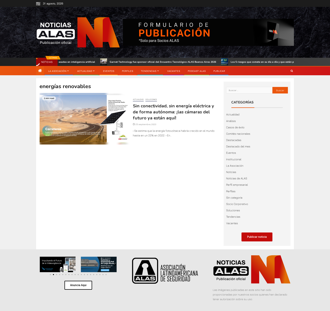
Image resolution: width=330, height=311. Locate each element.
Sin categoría (234, 197)
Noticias (231, 172)
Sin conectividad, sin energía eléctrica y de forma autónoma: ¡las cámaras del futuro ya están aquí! (173, 112)
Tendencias (148, 70)
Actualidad (84, 70)
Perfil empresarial (237, 184)
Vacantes (173, 70)
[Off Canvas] (38, 3)
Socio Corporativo (237, 204)
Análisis (231, 121)
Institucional (233, 159)
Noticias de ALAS (236, 178)
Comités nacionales (238, 133)
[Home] (40, 70)
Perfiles (127, 70)
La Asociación (57, 70)
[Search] (292, 71)
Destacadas (233, 140)
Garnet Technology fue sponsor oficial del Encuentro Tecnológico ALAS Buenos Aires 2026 (141, 62)
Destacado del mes (238, 146)
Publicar (219, 70)
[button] (41, 264)
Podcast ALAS (197, 70)
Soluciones (151, 99)
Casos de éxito (235, 127)
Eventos (108, 70)
